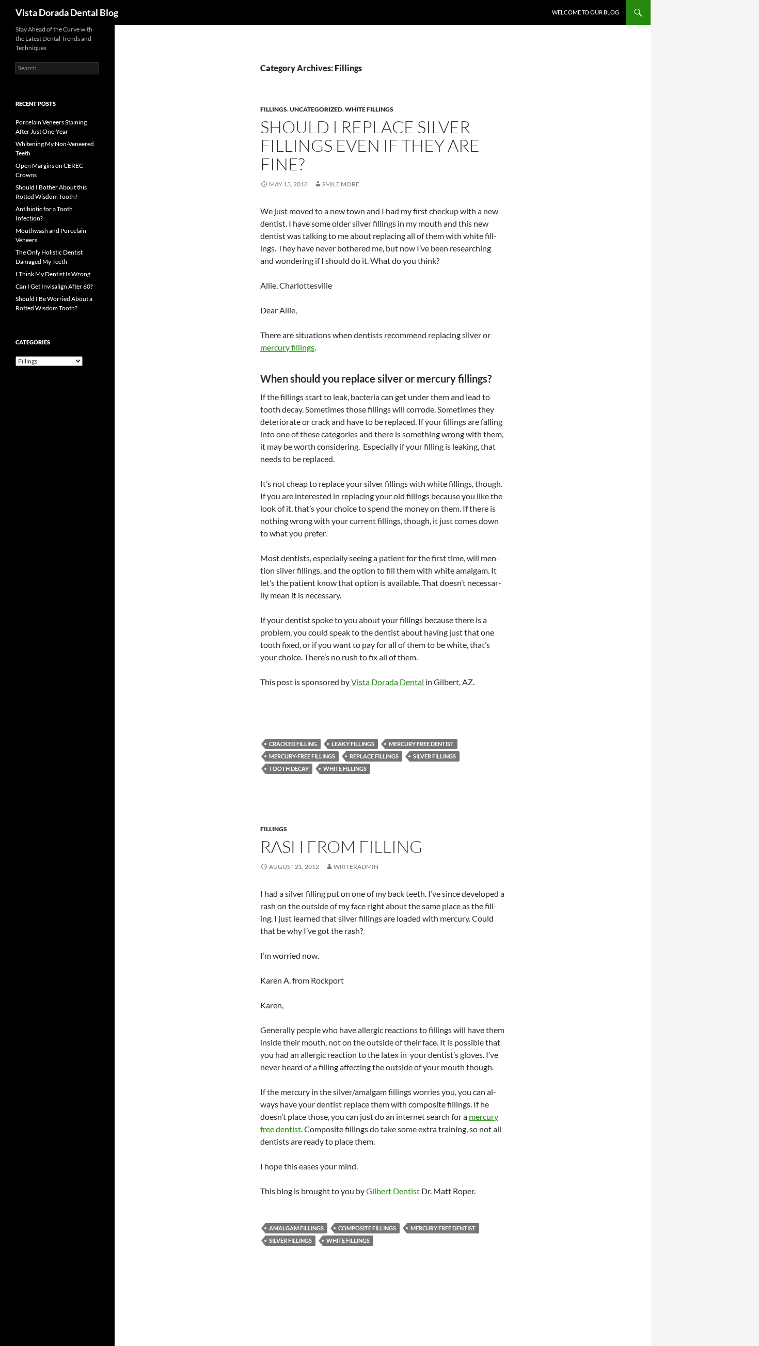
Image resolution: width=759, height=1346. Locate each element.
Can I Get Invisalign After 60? (54, 286)
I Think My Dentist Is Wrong (52, 274)
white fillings (345, 768)
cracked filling (293, 743)
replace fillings (374, 756)
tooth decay (289, 768)
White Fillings (369, 109)
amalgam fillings (296, 1228)
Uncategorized (316, 109)
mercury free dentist (421, 743)
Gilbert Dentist (393, 1191)
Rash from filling (341, 846)
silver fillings (434, 756)
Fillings (273, 109)
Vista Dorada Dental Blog (66, 12)
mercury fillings (287, 347)
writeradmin (356, 866)
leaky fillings (352, 743)
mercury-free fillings (302, 756)
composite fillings (367, 1228)
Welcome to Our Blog (585, 12)
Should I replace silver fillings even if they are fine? (370, 145)
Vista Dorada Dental (387, 682)
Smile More (340, 184)
